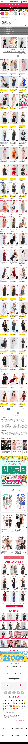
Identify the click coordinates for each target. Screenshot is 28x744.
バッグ (13, 426)
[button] (26, 56)
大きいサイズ (21, 432)
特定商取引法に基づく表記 (19, 728)
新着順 (23, 51)
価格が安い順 (13, 51)
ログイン (13, 673)
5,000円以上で (7, 688)
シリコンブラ (18, 426)
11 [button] (24, 56)
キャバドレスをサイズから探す (7, 33)
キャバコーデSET (21, 427)
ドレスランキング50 (14, 606)
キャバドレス (9, 21)
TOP (1, 17)
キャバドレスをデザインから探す (8, 29)
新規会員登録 (13, 666)
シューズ (10, 426)
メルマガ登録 (13, 679)
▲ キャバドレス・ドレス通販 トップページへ (20, 720)
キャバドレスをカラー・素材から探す (9, 31)
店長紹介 (2, 735)
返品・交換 (2, 728)
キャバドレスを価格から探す (7, 27)
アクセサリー (5, 426)
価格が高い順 (19, 51)
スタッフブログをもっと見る (14, 557)
